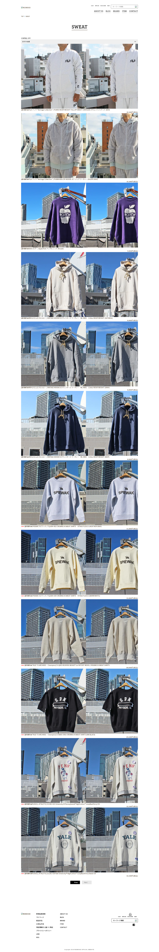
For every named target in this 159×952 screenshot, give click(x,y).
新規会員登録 (40, 914)
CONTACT (133, 11)
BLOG (108, 11)
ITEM (124, 11)
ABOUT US (98, 11)
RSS (37, 937)
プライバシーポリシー (43, 931)
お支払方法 (40, 924)
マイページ (40, 917)
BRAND (116, 11)
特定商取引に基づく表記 (44, 927)
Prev (76, 882)
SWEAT (28, 16)
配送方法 (39, 920)
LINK (38, 934)
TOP (22, 16)
